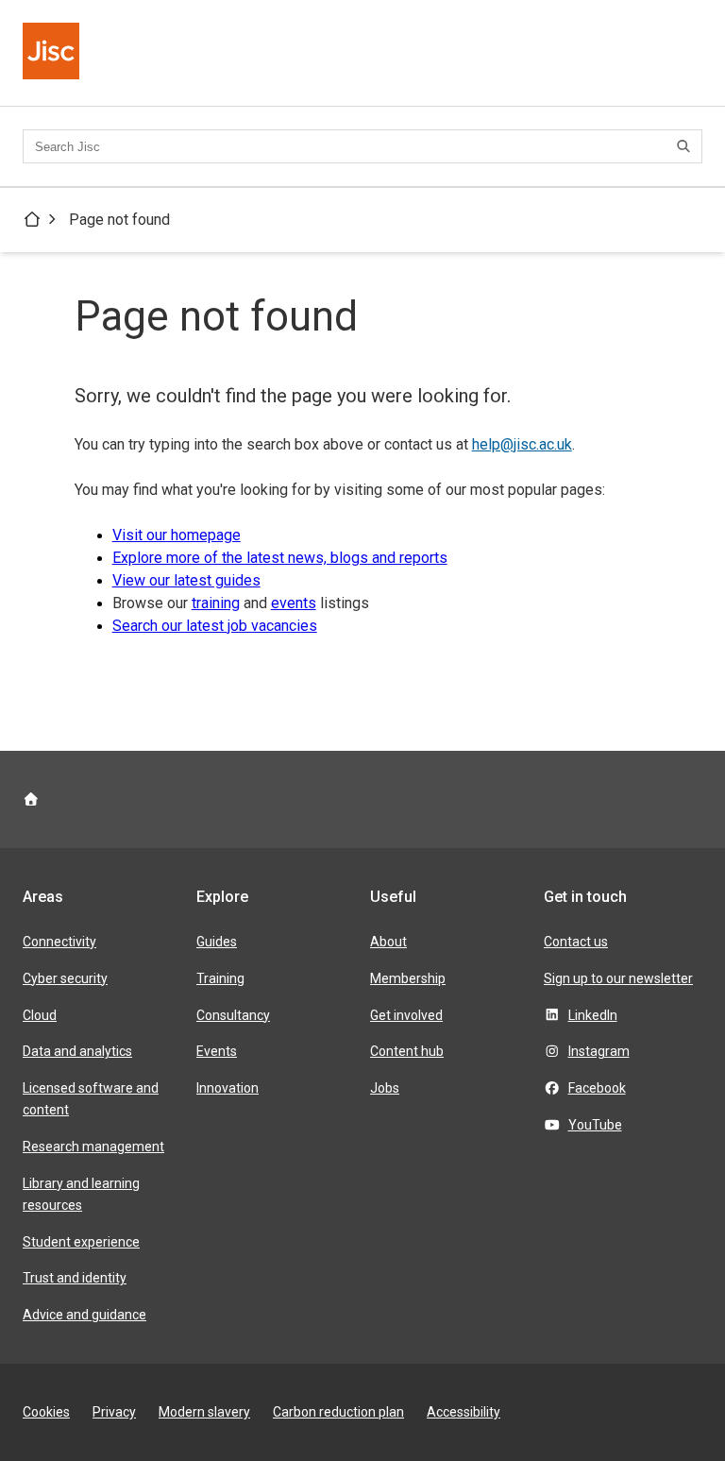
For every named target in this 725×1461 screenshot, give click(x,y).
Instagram (599, 1051)
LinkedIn (592, 1015)
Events (216, 1051)
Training (220, 978)
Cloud (40, 1015)
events (293, 603)
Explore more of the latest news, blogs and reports (279, 558)
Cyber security (65, 978)
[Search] (686, 146)
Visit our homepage (176, 535)
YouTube (595, 1124)
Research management (93, 1146)
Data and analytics (77, 1051)
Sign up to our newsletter (618, 978)
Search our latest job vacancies (214, 626)
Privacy (114, 1411)
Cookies (46, 1411)
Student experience (81, 1241)
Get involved (406, 1015)
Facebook (597, 1088)
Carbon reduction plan (338, 1411)
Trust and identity (74, 1277)
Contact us (576, 941)
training (216, 603)
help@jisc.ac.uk (522, 444)
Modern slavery (204, 1411)
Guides (216, 941)
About (388, 941)
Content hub (407, 1051)
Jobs (384, 1088)
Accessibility (463, 1411)
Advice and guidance (84, 1314)
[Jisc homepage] (53, 53)
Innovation (227, 1088)
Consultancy (233, 1015)
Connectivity (59, 941)
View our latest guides (186, 580)
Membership (408, 978)
